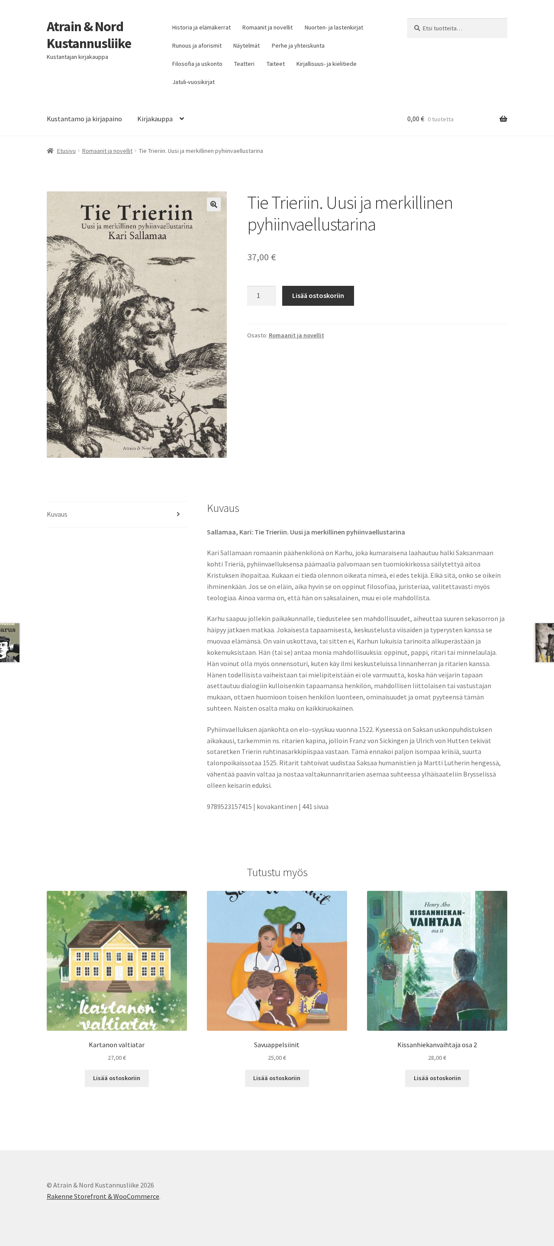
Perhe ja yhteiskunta (298, 45)
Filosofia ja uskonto (197, 64)
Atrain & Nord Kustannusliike (89, 35)
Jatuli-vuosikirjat (193, 82)
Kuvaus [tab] (57, 514)
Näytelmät (246, 45)
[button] (214, 204)
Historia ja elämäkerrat (201, 27)
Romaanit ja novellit (267, 27)
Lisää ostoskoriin (318, 295)
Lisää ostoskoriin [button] (116, 1078)
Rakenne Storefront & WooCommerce (103, 1196)
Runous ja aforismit (197, 45)
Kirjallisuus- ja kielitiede (326, 64)
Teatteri (244, 64)
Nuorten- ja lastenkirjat (334, 27)
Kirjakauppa (155, 118)
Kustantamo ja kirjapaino (84, 118)
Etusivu (66, 151)
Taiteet (276, 64)
